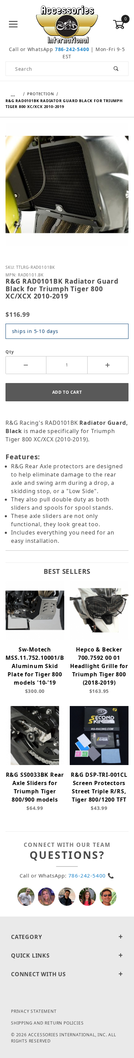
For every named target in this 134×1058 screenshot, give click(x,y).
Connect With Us (38, 974)
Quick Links (30, 955)
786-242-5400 (72, 49)
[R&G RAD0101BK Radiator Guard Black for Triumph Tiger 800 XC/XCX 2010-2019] (67, 190)
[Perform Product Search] (116, 69)
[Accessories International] (67, 24)
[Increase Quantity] (108, 365)
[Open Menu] (13, 25)
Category (26, 937)
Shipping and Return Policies (47, 1023)
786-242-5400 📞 (91, 875)
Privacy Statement (34, 1011)
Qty (9, 352)
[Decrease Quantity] (25, 365)
